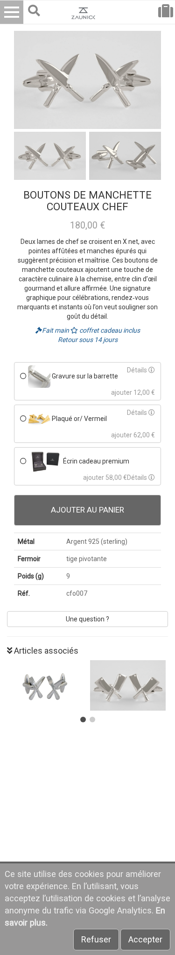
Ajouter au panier (87, 509)
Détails (137, 370)
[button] (83, 719)
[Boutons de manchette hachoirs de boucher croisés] (129, 685)
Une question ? (87, 619)
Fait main (56, 330)
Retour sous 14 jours (88, 339)
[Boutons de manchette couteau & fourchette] (46, 685)
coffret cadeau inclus (109, 330)
